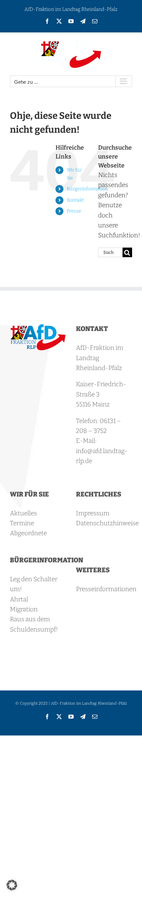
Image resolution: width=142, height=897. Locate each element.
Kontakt (75, 200)
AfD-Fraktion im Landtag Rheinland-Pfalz (71, 9)
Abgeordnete (28, 533)
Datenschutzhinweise (107, 523)
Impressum (92, 513)
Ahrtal (19, 599)
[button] (12, 885)
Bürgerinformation (87, 189)
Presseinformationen (106, 589)
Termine (22, 523)
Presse (74, 211)
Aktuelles (23, 513)
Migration (24, 609)
